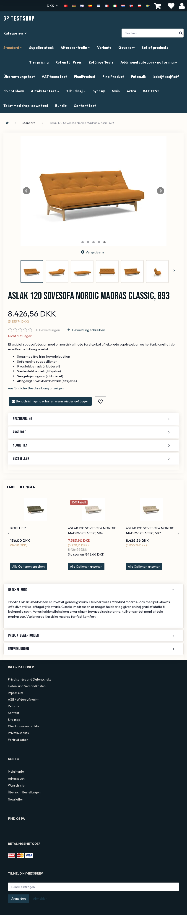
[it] (115, 5)
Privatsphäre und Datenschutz (29, 679)
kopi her (18, 528)
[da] (66, 5)
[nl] (123, 5)
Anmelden (18, 898)
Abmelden (40, 898)
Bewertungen (48, 330)
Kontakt (13, 713)
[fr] (107, 5)
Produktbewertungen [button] (23, 635)
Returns (13, 706)
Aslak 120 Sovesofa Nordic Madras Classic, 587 (150, 530)
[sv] (148, 5)
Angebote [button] (19, 432)
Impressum (15, 693)
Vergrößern (95, 252)
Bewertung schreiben (88, 330)
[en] (82, 5)
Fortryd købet (18, 740)
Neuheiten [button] (20, 445)
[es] (90, 5)
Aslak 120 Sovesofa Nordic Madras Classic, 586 (92, 530)
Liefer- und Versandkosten (27, 686)
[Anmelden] (182, 5)
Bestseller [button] (21, 458)
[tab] (93, 419)
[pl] (139, 5)
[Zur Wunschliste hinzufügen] (100, 401)
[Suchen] (180, 33)
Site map (14, 720)
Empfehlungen (21, 487)
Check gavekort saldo (23, 726)
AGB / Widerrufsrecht (23, 699)
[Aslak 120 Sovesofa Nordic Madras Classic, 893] (93, 191)
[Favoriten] (171, 5)
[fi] (98, 5)
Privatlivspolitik (18, 733)
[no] (131, 5)
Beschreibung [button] (22, 419)
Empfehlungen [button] (18, 648)
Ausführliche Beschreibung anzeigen (36, 388)
